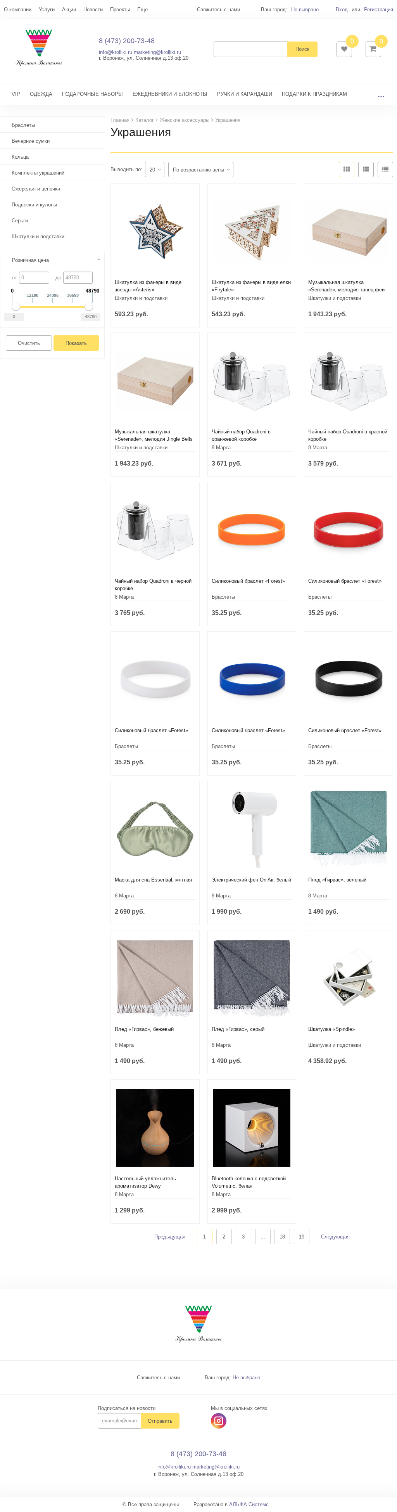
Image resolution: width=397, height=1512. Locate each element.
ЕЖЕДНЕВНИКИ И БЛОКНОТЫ (170, 94)
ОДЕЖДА (41, 94)
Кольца (20, 157)
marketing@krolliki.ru (157, 52)
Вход (342, 9)
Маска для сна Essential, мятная (153, 880)
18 (282, 1237)
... (381, 94)
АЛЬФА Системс (249, 1504)
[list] (366, 169)
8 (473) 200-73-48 (127, 41)
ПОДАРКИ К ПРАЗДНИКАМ (314, 94)
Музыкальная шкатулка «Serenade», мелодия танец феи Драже (346, 289)
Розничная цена (30, 260)
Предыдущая (169, 1237)
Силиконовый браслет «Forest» (248, 581)
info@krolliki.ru (115, 52)
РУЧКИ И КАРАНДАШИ (244, 94)
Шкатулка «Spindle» (331, 1029)
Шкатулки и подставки (38, 236)
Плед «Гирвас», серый (238, 1029)
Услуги (47, 9)
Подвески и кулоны (34, 205)
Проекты (120, 9)
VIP (16, 94)
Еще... (144, 9)
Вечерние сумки (31, 141)
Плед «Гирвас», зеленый (337, 880)
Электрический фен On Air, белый (251, 880)
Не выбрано (305, 9)
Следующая (335, 1237)
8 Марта (221, 447)
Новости (93, 9)
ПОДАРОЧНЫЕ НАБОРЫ (92, 94)
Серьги (20, 220)
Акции (69, 9)
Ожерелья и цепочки (36, 189)
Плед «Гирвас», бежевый (144, 1029)
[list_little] (385, 169)
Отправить (160, 1421)
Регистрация (378, 9)
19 (301, 1237)
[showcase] (346, 169)
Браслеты (23, 125)
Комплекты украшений (38, 173)
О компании (17, 9)
